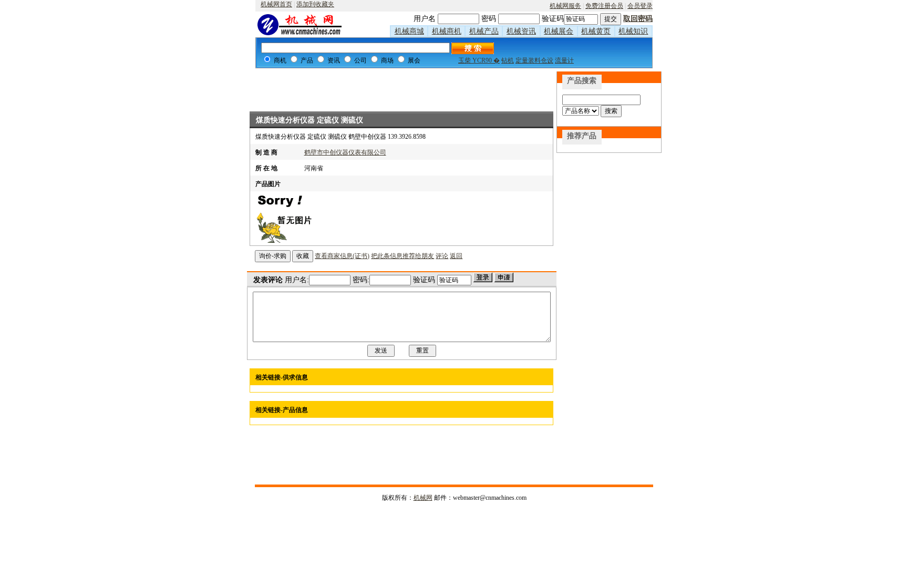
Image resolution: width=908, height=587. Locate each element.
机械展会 (558, 31)
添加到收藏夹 (315, 4)
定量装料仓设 (534, 60)
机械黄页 (596, 31)
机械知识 (633, 31)
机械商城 (409, 31)
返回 (456, 256)
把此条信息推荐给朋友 (402, 256)
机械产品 (484, 31)
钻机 (507, 60)
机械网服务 (565, 5)
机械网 (423, 497)
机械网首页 (276, 4)
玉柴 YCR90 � (479, 60)
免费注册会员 (604, 5)
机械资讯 (521, 31)
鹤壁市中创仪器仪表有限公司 (345, 152)
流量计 (564, 60)
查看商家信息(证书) (342, 256)
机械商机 (446, 31)
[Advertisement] (401, 87)
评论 (442, 256)
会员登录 (640, 5)
